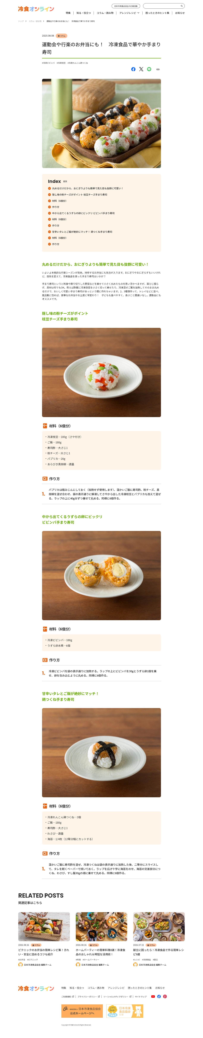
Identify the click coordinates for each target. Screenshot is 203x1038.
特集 (63, 988)
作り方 (55, 207)
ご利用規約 (66, 996)
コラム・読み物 (96, 988)
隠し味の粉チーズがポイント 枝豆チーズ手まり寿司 (79, 194)
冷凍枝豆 (62, 62)
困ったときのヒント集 (140, 988)
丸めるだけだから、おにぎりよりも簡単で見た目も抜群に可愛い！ (87, 188)
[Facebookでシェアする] (133, 69)
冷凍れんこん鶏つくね (78, 62)
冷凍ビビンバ (49, 62)
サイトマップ (141, 996)
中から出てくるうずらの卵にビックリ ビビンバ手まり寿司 (83, 213)
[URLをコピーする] (158, 69)
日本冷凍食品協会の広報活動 (125, 6)
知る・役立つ (77, 988)
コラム (62, 35)
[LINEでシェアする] (149, 69)
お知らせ (160, 988)
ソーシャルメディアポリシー (115, 996)
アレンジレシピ (116, 988)
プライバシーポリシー (87, 996)
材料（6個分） (60, 201)
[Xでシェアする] (141, 69)
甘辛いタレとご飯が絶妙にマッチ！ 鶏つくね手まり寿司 (82, 231)
